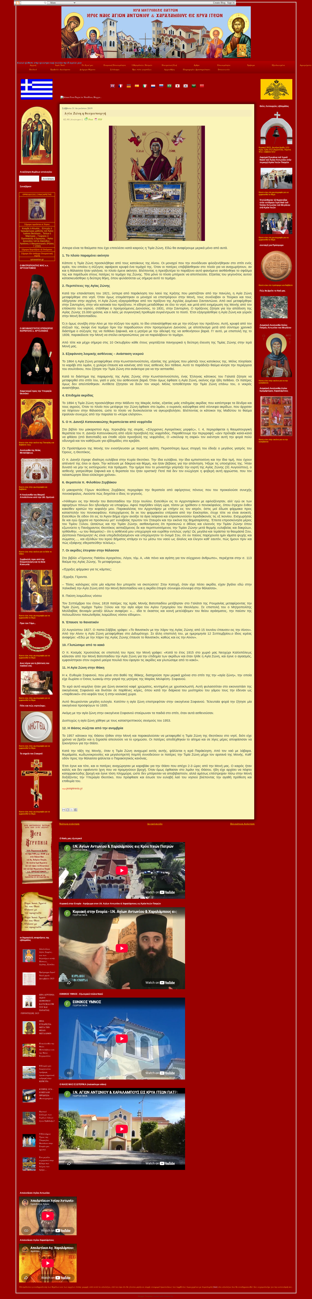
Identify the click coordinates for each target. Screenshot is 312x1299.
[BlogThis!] (68, 810)
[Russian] (161, 88)
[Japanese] (177, 88)
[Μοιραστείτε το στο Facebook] (75, 810)
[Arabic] (193, 88)
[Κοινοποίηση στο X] (71, 810)
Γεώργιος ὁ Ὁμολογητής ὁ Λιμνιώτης (35, 237)
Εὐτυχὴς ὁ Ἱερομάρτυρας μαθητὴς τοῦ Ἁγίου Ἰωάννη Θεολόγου (37, 231)
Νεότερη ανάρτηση (69, 823)
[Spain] (136, 88)
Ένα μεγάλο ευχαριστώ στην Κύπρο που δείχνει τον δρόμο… (46, 1163)
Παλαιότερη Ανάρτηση (242, 823)
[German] (128, 88)
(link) (215, 1286)
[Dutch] (153, 88)
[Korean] (185, 88)
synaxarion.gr (37, 259)
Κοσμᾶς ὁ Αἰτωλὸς (31, 228)
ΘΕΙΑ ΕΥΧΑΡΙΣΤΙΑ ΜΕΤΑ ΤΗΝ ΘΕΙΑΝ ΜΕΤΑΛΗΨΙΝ (45, 1027)
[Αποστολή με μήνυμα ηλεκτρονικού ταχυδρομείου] (64, 810)
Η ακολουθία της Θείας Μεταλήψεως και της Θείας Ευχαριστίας (47, 1049)
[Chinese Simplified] (201, 88)
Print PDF (95, 119)
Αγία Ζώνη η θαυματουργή (85, 113)
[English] (112, 88)
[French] (120, 88)
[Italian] (145, 88)
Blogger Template (145, 1296)
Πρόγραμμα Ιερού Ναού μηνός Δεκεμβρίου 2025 (47, 975)
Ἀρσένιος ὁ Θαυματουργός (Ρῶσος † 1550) (37, 244)
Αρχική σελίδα (154, 823)
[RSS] (21, 1287)
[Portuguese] (169, 88)
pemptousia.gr (74, 788)
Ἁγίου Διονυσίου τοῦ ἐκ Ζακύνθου (38, 239)
